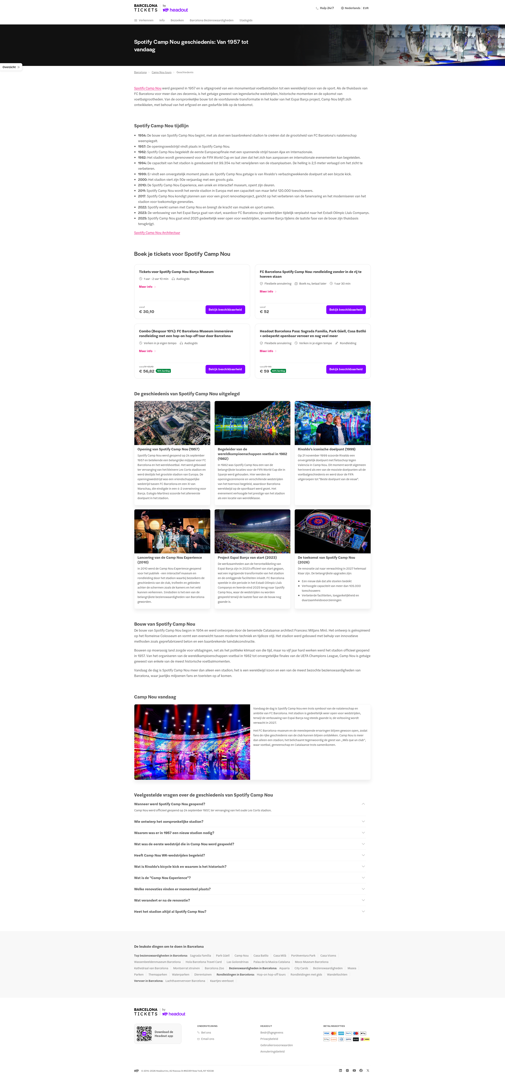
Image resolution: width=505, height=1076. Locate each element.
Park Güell (223, 955)
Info (162, 20)
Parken (139, 974)
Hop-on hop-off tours (271, 974)
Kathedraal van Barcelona (151, 968)
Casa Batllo (260, 955)
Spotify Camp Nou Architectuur (157, 232)
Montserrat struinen (186, 968)
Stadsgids (245, 20)
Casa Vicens (328, 955)
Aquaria (284, 968)
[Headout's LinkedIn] (340, 1070)
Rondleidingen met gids (306, 974)
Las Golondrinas (238, 962)
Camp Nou (242, 955)
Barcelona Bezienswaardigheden (212, 20)
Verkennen (146, 20)
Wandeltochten (337, 974)
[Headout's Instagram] (347, 1070)
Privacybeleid (269, 1039)
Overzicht (9, 67)
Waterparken (180, 974)
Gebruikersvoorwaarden (276, 1045)
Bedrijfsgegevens (271, 1032)
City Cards (301, 968)
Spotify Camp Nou (147, 88)
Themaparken (158, 974)
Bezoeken (177, 20)
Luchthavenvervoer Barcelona (185, 981)
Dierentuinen (203, 974)
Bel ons (206, 1032)
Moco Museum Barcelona (311, 962)
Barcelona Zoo (214, 968)
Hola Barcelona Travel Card (204, 962)
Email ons (207, 1039)
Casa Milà (279, 955)
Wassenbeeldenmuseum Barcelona (157, 962)
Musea (352, 968)
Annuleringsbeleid (272, 1051)
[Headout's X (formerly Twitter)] (367, 1070)
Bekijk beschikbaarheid (225, 309)
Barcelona (140, 72)
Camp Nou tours (161, 72)
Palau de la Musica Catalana (271, 962)
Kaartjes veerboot (222, 981)
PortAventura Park (303, 955)
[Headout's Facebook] (361, 1070)
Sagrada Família (200, 955)
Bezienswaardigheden (328, 968)
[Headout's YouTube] (354, 1070)
